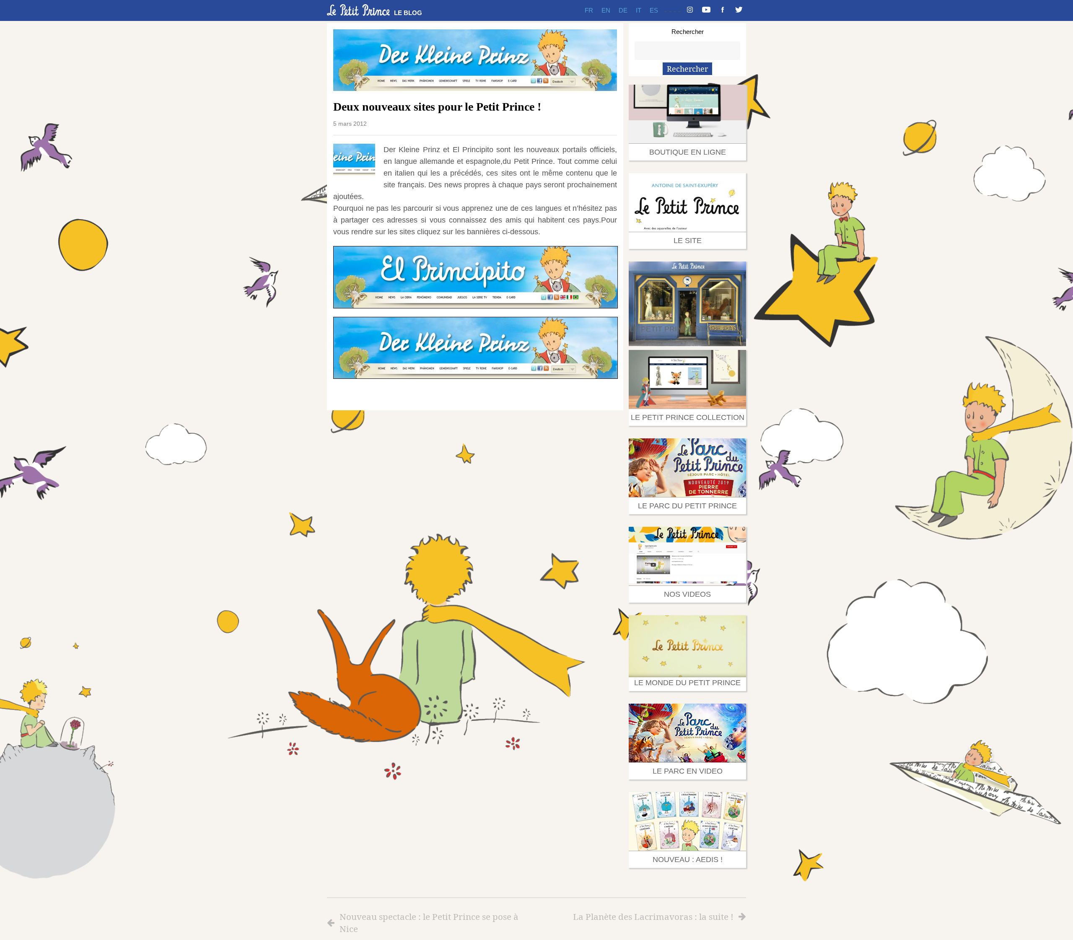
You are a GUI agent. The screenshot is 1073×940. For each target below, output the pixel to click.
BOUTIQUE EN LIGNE (687, 152)
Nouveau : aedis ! (688, 859)
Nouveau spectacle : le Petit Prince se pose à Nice (429, 923)
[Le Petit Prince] (358, 10)
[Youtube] (706, 10)
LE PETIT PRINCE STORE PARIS (687, 329)
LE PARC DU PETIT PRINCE (687, 506)
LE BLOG (408, 12)
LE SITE (688, 240)
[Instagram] (690, 10)
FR (589, 10)
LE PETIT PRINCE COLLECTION (687, 417)
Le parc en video (688, 771)
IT (638, 10)
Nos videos (687, 594)
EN (605, 10)
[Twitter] (739, 10)
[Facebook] (722, 10)
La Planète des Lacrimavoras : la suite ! (653, 916)
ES (654, 10)
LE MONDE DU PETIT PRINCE (687, 682)
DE (623, 10)
